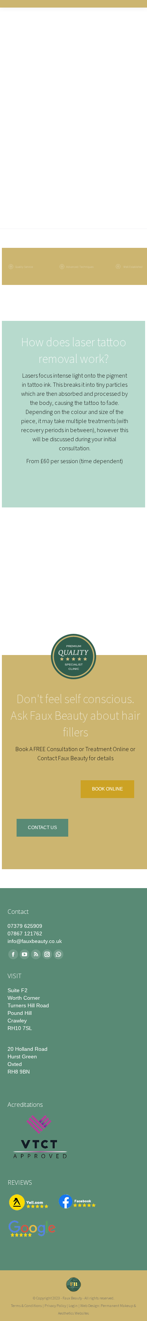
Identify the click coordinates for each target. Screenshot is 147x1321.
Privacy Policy (55, 1306)
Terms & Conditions (26, 1306)
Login (73, 1306)
